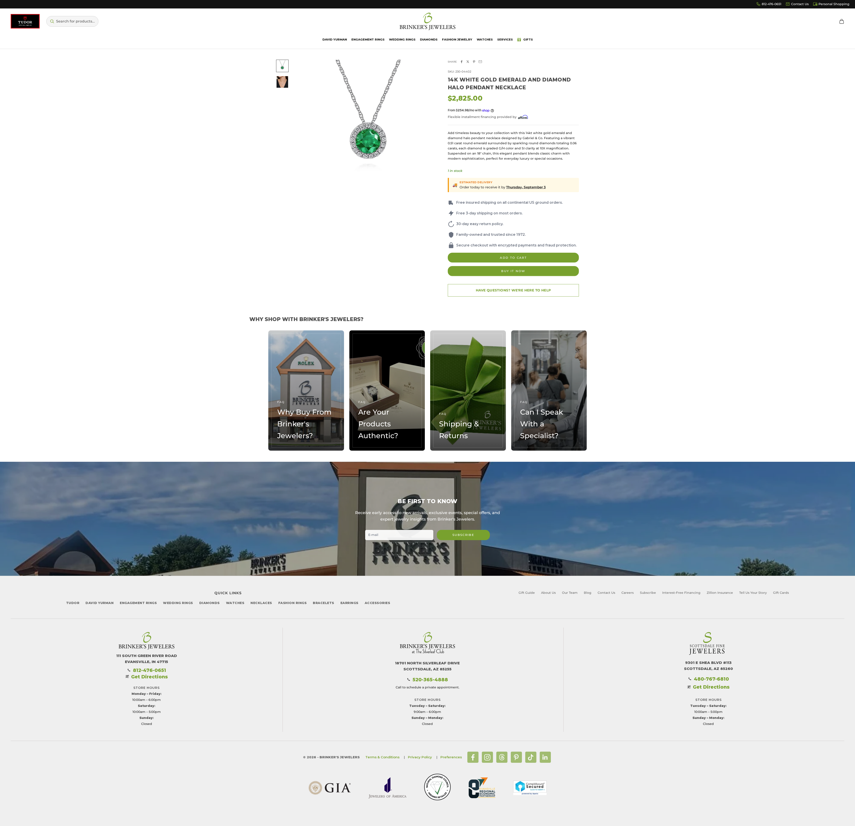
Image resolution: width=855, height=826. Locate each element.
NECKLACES (261, 603)
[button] (72, 21)
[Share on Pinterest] (474, 61)
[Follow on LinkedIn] (545, 757)
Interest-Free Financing (681, 593)
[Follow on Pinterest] (516, 757)
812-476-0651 (771, 4)
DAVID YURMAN (100, 603)
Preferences (451, 757)
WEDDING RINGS (178, 603)
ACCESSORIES (377, 603)
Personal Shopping (833, 4)
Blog (587, 593)
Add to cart (513, 257)
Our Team (570, 593)
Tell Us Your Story (753, 593)
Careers (627, 593)
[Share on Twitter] (468, 61)
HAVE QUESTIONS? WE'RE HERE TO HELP (513, 290)
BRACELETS (323, 603)
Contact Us (800, 4)
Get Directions (149, 676)
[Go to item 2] (282, 82)
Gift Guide (527, 593)
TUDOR (72, 603)
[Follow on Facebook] (472, 757)
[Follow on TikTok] (530, 757)
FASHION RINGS (292, 603)
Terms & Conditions (382, 757)
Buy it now (513, 271)
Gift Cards (781, 593)
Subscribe (463, 535)
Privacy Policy (420, 757)
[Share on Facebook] (461, 61)
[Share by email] (480, 61)
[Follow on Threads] (501, 757)
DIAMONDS (209, 603)
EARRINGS (349, 603)
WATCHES (235, 603)
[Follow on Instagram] (487, 757)
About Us (548, 593)
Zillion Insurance (720, 593)
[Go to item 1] (282, 66)
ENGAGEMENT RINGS (138, 603)
